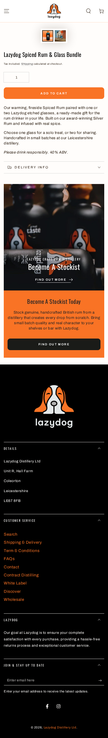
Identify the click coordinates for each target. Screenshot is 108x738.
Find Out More (54, 344)
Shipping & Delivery (23, 542)
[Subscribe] (101, 680)
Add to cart (53, 93)
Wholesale (14, 599)
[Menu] (6, 11)
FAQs (9, 559)
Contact (11, 567)
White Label (15, 583)
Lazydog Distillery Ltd (60, 727)
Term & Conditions (21, 550)
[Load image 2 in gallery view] (60, 36)
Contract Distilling (21, 575)
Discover (12, 591)
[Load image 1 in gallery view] (47, 36)
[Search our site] (88, 11)
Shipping (27, 63)
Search (11, 534)
